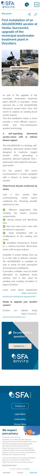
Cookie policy (20, 419)
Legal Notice (20, 414)
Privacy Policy (20, 424)
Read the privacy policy (9, 465)
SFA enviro (7, 13)
